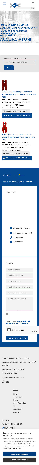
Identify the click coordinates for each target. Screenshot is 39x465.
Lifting (15, 400)
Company (17, 397)
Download (17, 409)
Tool (15, 406)
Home (15, 394)
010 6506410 (18, 237)
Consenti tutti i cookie (19, 454)
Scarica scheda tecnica (17, 115)
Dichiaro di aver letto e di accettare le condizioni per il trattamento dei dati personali (19, 316)
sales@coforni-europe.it (23, 233)
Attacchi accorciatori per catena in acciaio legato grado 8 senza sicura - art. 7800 (19, 94)
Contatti (16, 412)
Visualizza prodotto (16, 111)
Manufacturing (19, 403)
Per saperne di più (15, 448)
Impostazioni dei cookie (19, 460)
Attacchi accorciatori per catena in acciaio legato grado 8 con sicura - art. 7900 (18, 137)
